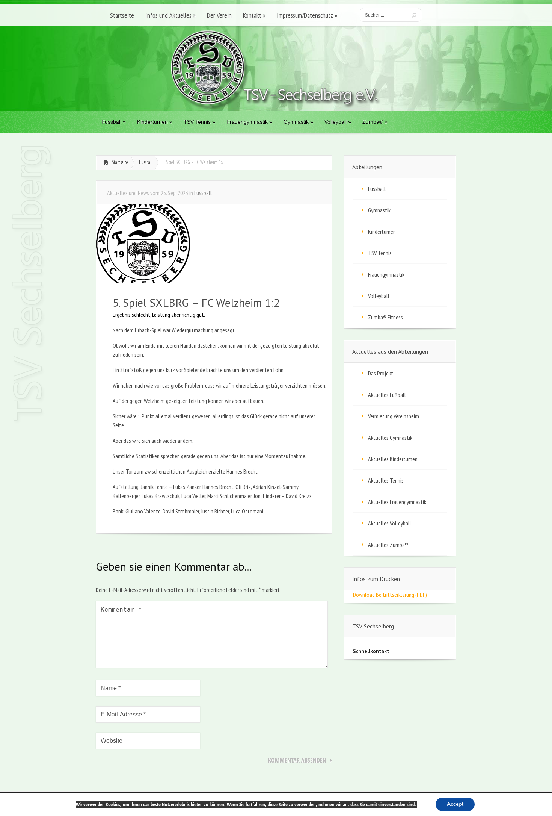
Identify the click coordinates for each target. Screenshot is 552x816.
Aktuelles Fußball (387, 394)
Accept (455, 804)
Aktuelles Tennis (386, 480)
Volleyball (378, 296)
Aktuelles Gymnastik (390, 437)
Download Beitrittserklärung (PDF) (390, 594)
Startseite (120, 162)
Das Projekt (380, 373)
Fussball (145, 162)
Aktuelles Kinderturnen (393, 459)
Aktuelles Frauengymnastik (397, 502)
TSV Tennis (380, 253)
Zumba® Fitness (385, 317)
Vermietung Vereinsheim (393, 416)
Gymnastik (379, 210)
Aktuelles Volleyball (389, 523)
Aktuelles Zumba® (388, 544)
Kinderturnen (382, 231)
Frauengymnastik (386, 274)
